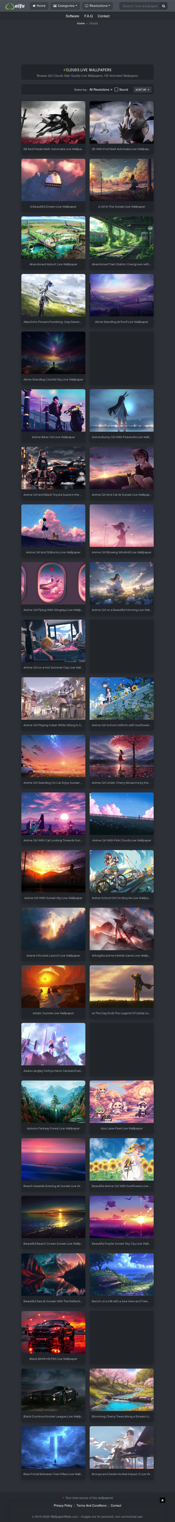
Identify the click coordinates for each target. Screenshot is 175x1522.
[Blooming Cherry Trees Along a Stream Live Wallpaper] (122, 1390)
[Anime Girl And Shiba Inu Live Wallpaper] (53, 525)
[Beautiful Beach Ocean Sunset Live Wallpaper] (53, 1217)
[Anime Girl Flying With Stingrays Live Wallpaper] (53, 583)
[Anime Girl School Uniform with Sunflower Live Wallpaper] (122, 698)
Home (41, 5)
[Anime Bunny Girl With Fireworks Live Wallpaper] (122, 410)
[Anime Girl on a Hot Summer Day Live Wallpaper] (53, 641)
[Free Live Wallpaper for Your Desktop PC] (15, 5)
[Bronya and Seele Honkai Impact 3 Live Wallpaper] (122, 1447)
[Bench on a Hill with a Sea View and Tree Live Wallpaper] (122, 1274)
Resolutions (98, 5)
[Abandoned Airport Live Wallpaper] (53, 237)
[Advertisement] (87, 42)
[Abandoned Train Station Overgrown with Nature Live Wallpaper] (122, 237)
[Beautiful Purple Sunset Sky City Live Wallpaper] (122, 1217)
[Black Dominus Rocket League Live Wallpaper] (53, 1390)
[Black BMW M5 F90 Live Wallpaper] (53, 1332)
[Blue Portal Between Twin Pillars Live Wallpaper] (53, 1447)
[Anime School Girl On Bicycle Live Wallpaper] (122, 871)
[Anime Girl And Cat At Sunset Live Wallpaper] (122, 468)
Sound (123, 89)
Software (72, 15)
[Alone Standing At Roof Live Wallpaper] (122, 295)
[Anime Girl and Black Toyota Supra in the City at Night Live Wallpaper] (53, 468)
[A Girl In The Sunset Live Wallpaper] (122, 180)
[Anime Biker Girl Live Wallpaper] (53, 410)
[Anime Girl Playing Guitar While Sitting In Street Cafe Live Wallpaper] (53, 698)
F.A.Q (88, 15)
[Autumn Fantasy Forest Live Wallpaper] (53, 1102)
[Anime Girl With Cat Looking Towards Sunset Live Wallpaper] (53, 813)
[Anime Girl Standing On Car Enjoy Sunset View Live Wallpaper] (53, 756)
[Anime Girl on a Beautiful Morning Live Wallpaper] (122, 583)
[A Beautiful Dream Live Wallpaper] (53, 180)
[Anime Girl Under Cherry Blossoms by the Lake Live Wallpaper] (122, 756)
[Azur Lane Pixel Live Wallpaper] (122, 1102)
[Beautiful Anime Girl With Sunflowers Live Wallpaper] (122, 1159)
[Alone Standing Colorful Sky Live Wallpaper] (53, 353)
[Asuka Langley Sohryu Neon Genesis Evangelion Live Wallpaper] (53, 1044)
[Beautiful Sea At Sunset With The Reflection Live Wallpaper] (53, 1274)
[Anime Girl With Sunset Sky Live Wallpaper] (53, 871)
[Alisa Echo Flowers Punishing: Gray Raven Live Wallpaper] (53, 295)
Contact (103, 15)
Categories (66, 5)
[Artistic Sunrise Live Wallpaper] (53, 986)
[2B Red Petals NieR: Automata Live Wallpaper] (53, 122)
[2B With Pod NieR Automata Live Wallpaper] (122, 122)
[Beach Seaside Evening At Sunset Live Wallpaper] (53, 1159)
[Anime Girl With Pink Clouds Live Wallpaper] (122, 813)
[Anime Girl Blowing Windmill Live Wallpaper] (122, 525)
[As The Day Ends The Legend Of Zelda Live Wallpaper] (122, 986)
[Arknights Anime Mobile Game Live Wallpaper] (122, 929)
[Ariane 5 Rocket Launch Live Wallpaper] (53, 929)
